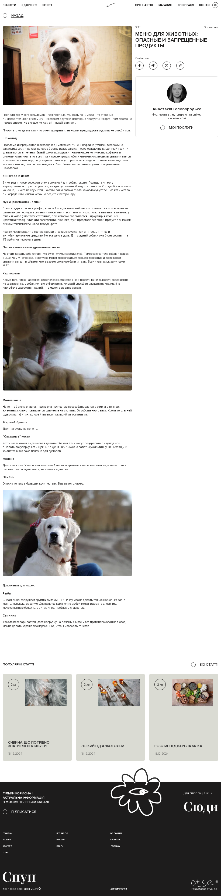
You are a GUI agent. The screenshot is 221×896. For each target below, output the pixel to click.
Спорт (47, 5)
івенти (204, 5)
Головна (7, 833)
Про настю (62, 833)
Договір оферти (118, 889)
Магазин (165, 5)
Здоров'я (29, 5)
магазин (61, 839)
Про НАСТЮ (144, 5)
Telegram (115, 846)
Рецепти (7, 839)
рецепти (9, 5)
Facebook (115, 839)
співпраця (186, 5)
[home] (110, 5)
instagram (116, 833)
